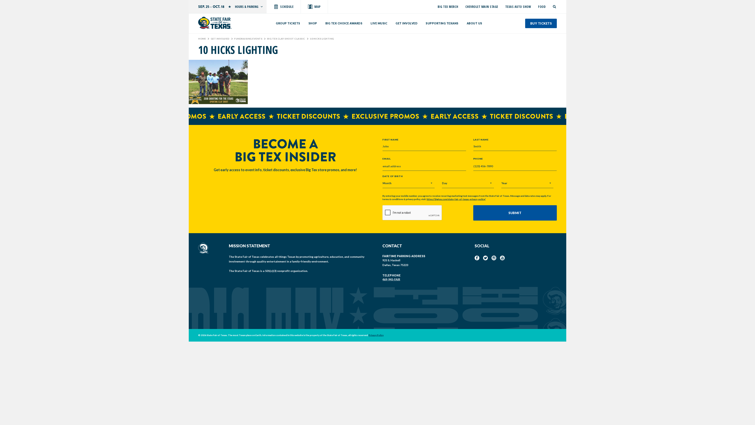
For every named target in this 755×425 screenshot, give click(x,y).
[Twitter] (485, 258)
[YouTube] (502, 258)
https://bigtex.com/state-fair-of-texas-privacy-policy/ (456, 199)
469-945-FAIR (391, 279)
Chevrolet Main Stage (481, 6)
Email (386, 159)
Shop (312, 23)
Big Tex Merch (448, 6)
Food (542, 6)
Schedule (287, 7)
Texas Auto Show (518, 6)
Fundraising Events (248, 38)
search (555, 6)
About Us (474, 23)
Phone (478, 159)
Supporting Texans (442, 23)
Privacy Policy (376, 335)
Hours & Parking (246, 7)
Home (202, 38)
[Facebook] (477, 258)
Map (317, 7)
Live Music (379, 23)
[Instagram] (494, 258)
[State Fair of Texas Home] (215, 23)
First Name (390, 139)
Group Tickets (288, 23)
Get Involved (406, 23)
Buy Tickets (541, 23)
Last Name (481, 139)
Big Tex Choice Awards (344, 23)
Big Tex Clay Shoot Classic (286, 38)
